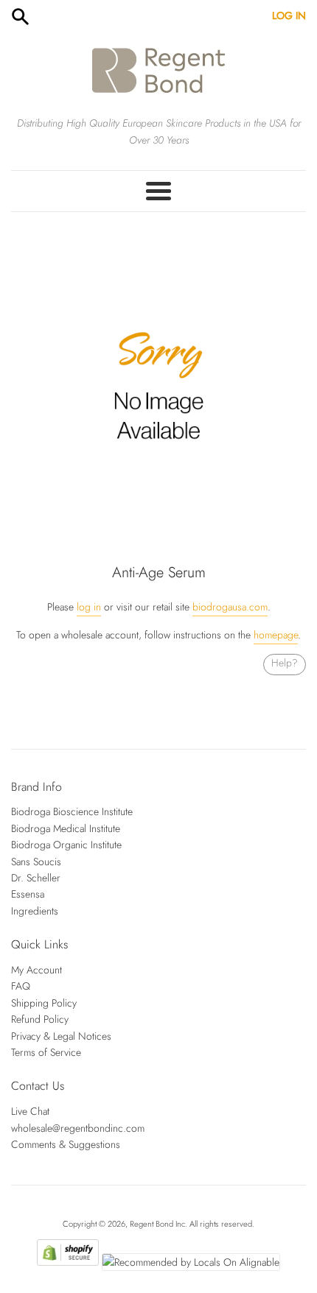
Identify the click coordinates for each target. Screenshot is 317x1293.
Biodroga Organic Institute (66, 844)
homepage (276, 634)
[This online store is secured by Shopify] (67, 1262)
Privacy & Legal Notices (61, 1036)
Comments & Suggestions (65, 1144)
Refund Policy (40, 1019)
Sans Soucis (36, 861)
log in (89, 606)
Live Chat (30, 1111)
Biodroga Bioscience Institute (72, 811)
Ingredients (34, 910)
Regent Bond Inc (157, 1224)
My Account (36, 969)
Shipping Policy (44, 1003)
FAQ (20, 986)
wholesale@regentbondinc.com (77, 1128)
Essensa (27, 894)
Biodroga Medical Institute (65, 828)
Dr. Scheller (35, 877)
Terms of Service (46, 1052)
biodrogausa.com (230, 606)
